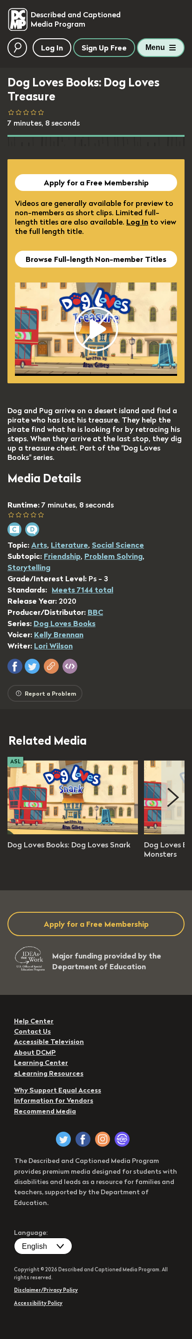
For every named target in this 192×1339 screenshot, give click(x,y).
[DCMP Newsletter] (122, 1139)
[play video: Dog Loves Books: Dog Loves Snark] (72, 831)
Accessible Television (49, 1041)
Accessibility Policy (38, 1303)
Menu (155, 47)
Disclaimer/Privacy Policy (46, 1290)
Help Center (34, 1021)
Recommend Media (45, 1111)
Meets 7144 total (82, 589)
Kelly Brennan (58, 634)
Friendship (62, 556)
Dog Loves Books (65, 623)
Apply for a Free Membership (96, 182)
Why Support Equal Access (57, 1090)
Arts (39, 545)
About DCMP (35, 1052)
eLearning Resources (48, 1073)
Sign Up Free (104, 47)
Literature (69, 545)
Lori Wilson (53, 645)
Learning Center (41, 1062)
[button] (14, 666)
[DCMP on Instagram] (102, 1139)
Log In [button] (52, 47)
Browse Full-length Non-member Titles (96, 259)
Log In (137, 221)
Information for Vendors (53, 1100)
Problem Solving (113, 556)
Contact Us (32, 1031)
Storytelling (28, 567)
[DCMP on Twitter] (63, 1139)
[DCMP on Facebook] (82, 1139)
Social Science (118, 545)
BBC (95, 612)
